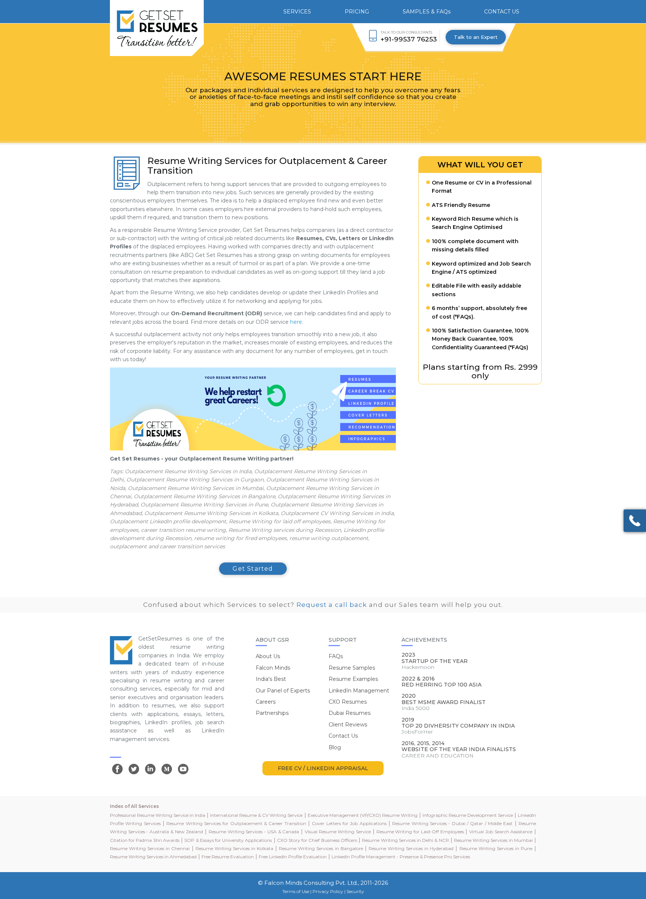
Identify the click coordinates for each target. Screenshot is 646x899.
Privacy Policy (328, 891)
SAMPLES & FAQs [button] (426, 11)
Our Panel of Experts (283, 690)
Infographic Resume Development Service (467, 815)
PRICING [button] (357, 11)
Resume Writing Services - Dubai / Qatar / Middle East (452, 823)
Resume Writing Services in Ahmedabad (153, 856)
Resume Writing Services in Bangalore (321, 848)
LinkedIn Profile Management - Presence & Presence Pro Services (401, 856)
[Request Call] (635, 520)
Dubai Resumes (349, 713)
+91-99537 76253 (409, 39)
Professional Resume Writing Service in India (157, 815)
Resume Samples (352, 667)
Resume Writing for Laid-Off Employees (420, 831)
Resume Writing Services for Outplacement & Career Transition (236, 823)
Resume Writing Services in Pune (495, 848)
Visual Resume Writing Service (338, 831)
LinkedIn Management (359, 690)
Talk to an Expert (476, 37)
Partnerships (272, 713)
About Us (268, 656)
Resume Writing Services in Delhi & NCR (405, 840)
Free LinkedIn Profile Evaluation (293, 856)
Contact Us (343, 735)
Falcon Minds (273, 667)
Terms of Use (295, 891)
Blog (335, 747)
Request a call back (331, 604)
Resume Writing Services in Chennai (150, 848)
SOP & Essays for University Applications (228, 840)
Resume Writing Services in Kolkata (234, 848)
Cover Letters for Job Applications (349, 823)
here (296, 322)
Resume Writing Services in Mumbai (493, 840)
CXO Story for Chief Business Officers (317, 840)
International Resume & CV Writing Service (256, 815)
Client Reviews (348, 724)
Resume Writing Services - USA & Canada (254, 831)
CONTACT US (501, 11)
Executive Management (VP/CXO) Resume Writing (363, 815)
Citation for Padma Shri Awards (144, 840)
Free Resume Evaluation (228, 856)
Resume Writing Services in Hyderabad (411, 848)
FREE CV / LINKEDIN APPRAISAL (323, 768)
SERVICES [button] (297, 11)
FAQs (336, 656)
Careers (266, 701)
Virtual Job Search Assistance (500, 831)
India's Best (271, 679)
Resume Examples (353, 679)
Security (355, 891)
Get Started (253, 568)
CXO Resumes (348, 701)
